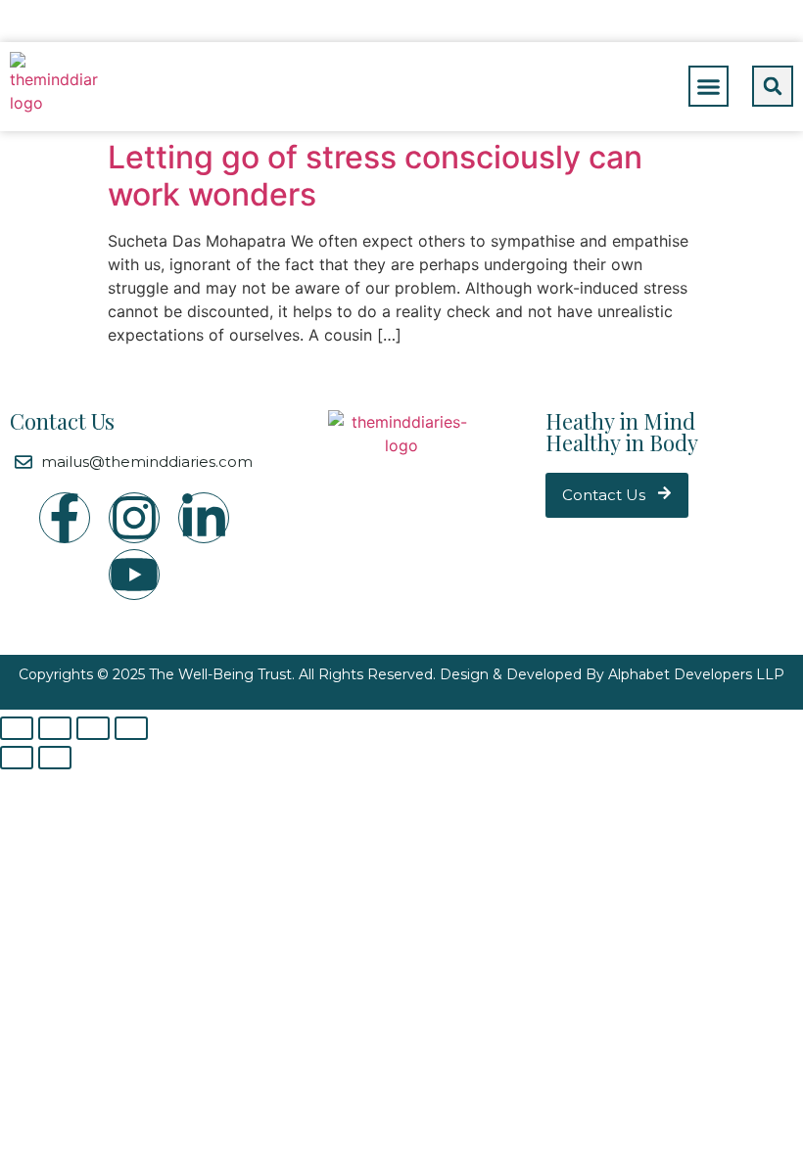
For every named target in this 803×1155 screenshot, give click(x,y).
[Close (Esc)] (16, 728)
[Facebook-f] (64, 517)
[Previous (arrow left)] (16, 757)
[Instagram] (134, 517)
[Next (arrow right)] (54, 757)
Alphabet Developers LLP (696, 674)
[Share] (54, 728)
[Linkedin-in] (203, 517)
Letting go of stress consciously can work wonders (375, 175)
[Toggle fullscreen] (93, 728)
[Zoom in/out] (131, 728)
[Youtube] (134, 574)
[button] (709, 86)
